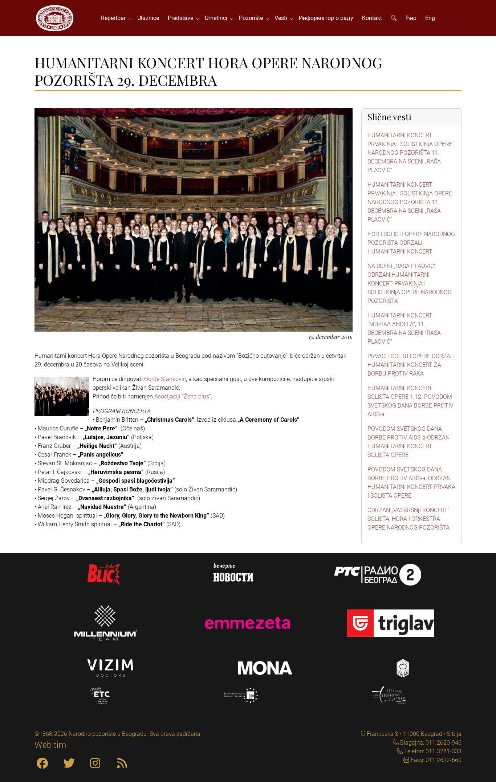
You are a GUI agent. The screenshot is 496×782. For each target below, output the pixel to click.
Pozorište (252, 18)
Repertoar (115, 18)
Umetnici (217, 18)
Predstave (182, 18)
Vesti (282, 18)
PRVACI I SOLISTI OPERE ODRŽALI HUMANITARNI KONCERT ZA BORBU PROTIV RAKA (411, 365)
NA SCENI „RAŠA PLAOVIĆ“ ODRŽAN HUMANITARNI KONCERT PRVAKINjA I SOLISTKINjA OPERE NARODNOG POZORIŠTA (409, 283)
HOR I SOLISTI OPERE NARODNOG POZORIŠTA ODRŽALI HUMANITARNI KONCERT (411, 243)
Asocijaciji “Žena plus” (182, 396)
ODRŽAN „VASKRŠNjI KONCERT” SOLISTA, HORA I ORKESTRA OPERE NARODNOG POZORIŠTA (408, 519)
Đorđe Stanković (165, 379)
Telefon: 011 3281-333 (432, 751)
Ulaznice (148, 18)
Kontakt (372, 18)
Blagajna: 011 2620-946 (430, 742)
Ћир (410, 18)
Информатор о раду (326, 18)
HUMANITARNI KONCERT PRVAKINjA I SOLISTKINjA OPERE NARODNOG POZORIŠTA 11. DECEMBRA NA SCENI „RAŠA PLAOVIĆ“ (409, 153)
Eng (430, 18)
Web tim (50, 745)
